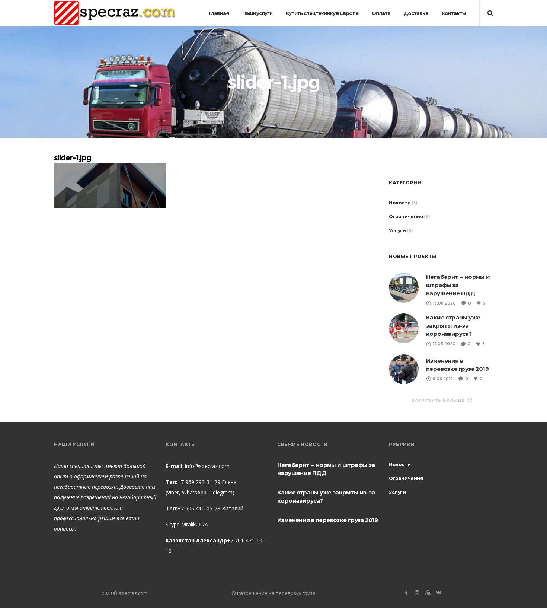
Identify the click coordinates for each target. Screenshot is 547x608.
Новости (399, 203)
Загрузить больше (438, 400)
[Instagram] (417, 592)
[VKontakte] (438, 592)
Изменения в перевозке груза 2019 (327, 519)
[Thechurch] (427, 592)
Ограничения (406, 216)
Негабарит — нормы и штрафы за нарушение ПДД (458, 285)
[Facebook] (406, 592)
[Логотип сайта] (106, 13)
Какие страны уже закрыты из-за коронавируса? (453, 325)
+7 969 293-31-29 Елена (207, 482)
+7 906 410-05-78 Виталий (210, 508)
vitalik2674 (195, 524)
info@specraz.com (207, 465)
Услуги (397, 230)
